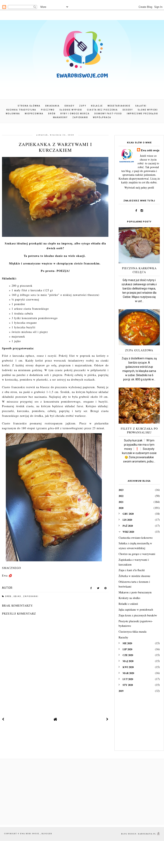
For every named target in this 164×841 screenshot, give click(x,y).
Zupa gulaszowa (139, 350)
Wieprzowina (34, 114)
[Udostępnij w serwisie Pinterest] (105, 589)
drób (8, 596)
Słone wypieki (148, 110)
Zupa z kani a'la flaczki (132, 570)
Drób (52, 114)
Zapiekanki (80, 117)
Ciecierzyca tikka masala (132, 631)
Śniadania (52, 106)
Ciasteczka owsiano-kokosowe (136, 538)
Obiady (69, 106)
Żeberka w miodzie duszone (134, 576)
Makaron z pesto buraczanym (135, 592)
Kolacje (97, 106)
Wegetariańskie (119, 106)
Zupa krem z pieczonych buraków (138, 615)
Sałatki (140, 106)
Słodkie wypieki (70, 110)
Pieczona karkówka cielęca (139, 270)
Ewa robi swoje (150, 150)
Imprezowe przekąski (142, 114)
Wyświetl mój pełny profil (139, 187)
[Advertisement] (139, 724)
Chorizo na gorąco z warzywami (137, 554)
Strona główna (29, 106)
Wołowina (13, 114)
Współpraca (102, 117)
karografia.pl (147, 834)
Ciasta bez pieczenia (102, 110)
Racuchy (123, 637)
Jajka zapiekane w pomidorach (136, 609)
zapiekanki (30, 596)
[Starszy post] (107, 719)
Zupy (82, 106)
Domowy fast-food (108, 114)
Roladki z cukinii (128, 604)
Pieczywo (48, 110)
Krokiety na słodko (129, 598)
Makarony (60, 117)
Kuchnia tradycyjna (21, 110)
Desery (128, 110)
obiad (18, 596)
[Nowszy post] (3, 719)
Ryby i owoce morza (75, 114)
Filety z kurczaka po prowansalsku (139, 430)
